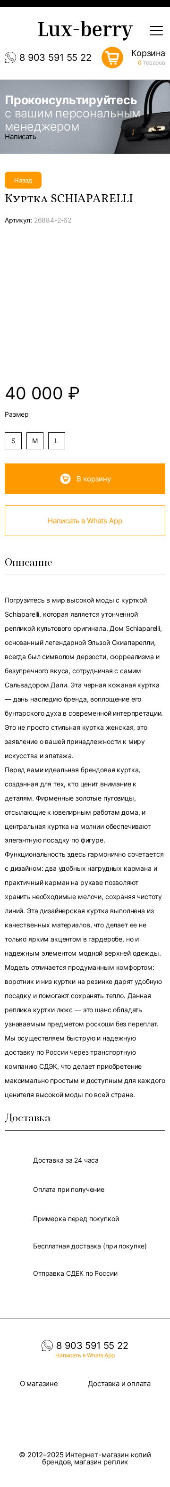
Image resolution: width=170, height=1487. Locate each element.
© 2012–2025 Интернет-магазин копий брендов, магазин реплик (85, 1458)
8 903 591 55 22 (55, 57)
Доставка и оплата (119, 1383)
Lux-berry (85, 32)
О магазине (39, 1383)
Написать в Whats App (85, 520)
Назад (23, 180)
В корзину (93, 478)
